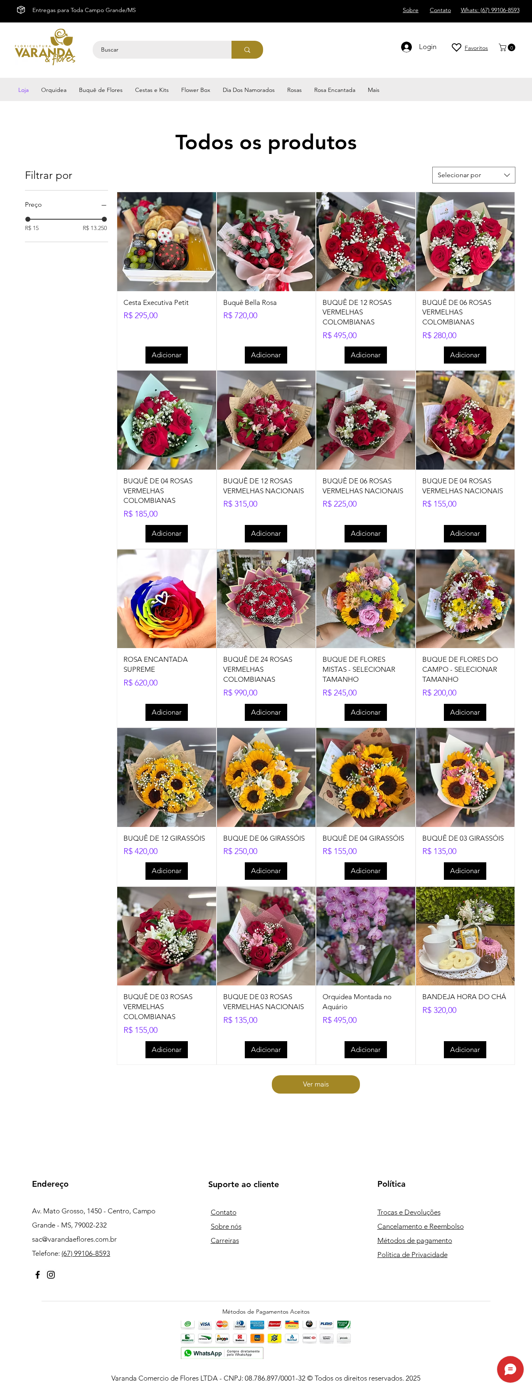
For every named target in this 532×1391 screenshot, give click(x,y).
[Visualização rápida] (166, 241)
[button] (508, 47)
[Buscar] (247, 50)
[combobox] (473, 175)
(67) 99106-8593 (86, 1253)
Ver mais (316, 1084)
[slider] (28, 219)
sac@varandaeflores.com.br (74, 1239)
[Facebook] (37, 1275)
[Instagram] (51, 1275)
